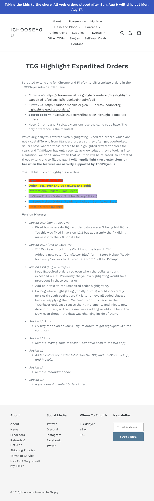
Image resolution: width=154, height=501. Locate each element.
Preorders (17, 435)
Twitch (51, 446)
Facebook (54, 440)
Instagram (54, 435)
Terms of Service (22, 456)
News (14, 429)
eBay (83, 429)
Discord (52, 429)
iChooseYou (26, 32)
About (14, 424)
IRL (82, 435)
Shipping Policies (22, 450)
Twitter (52, 424)
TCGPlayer (87, 424)
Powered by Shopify (47, 492)
